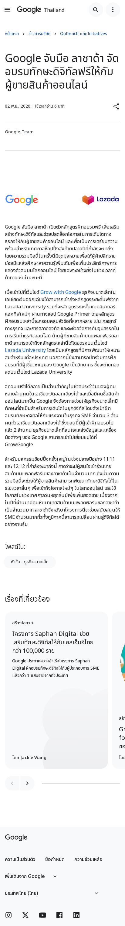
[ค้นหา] (96, 9)
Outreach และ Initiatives (83, 34)
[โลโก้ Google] (16, 837)
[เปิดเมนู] (7, 9)
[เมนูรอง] (113, 9)
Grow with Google (60, 292)
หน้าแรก (12, 34)
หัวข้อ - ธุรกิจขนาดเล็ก (30, 562)
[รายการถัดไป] (27, 783)
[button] (116, 106)
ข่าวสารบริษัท (39, 34)
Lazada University (25, 350)
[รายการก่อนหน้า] (12, 783)
